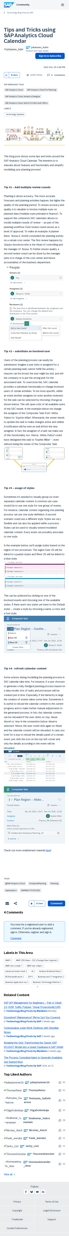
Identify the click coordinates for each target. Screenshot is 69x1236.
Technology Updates (15, 114)
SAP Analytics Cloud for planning (41, 90)
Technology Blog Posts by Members (27, 1011)
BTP (30, 977)
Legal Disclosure (51, 1210)
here (48, 850)
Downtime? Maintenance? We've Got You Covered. (32, 1017)
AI (32, 971)
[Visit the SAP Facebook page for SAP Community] (26, 1192)
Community (22, 4)
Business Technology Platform (46, 982)
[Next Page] (37, 986)
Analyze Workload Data (49, 971)
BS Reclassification (13, 977)
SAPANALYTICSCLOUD (30, 890)
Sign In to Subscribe (50, 56)
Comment (15, 938)
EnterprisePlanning (37, 883)
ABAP (7, 960)
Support (51, 1219)
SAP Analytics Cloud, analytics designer (22, 96)
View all (8, 1174)
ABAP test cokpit (34, 966)
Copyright (17, 1210)
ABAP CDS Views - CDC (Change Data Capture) (36, 960)
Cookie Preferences (17, 1228)
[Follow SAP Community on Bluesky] (31, 1192)
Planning (54, 883)
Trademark (17, 1219)
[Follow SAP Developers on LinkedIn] (43, 1192)
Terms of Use (51, 1201)
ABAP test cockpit (13, 966)
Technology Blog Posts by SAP (20, 13)
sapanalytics (11, 890)
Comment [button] (56, 903)
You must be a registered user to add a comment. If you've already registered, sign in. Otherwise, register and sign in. (32, 928)
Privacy (17, 1201)
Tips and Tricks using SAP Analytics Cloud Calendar (30, 35)
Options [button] (37, 62)
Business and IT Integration (50, 977)
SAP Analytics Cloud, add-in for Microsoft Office (26, 103)
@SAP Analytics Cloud (15, 883)
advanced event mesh (15, 971)
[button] (6, 75)
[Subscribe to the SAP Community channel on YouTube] (37, 1192)
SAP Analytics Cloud (14, 90)
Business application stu (16, 982)
